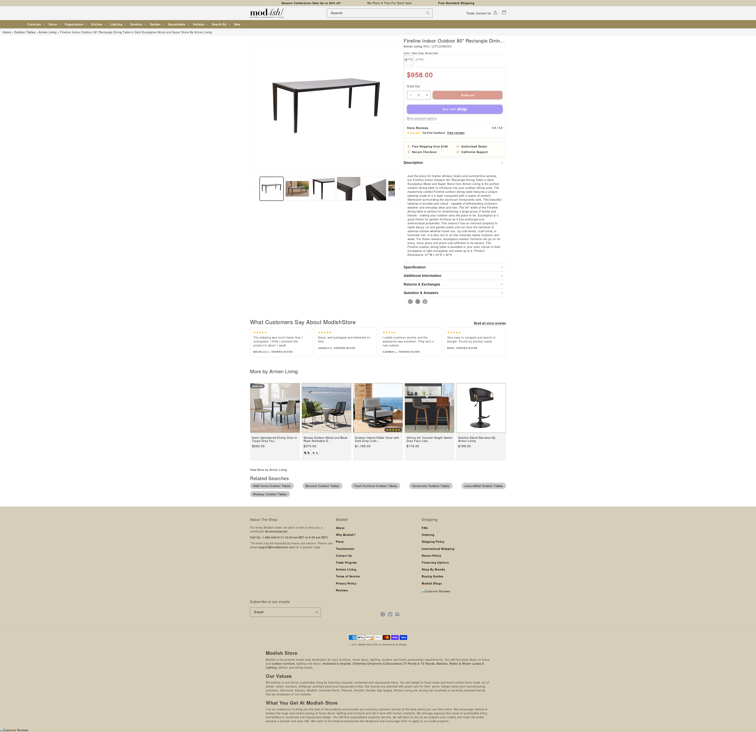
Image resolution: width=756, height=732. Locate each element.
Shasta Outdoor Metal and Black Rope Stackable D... (325, 439)
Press (340, 542)
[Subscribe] (316, 612)
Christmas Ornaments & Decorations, (378, 663)
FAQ (425, 528)
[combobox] (379, 13)
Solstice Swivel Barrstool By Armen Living (477, 439)
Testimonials (345, 549)
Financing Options (435, 562)
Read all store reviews (490, 323)
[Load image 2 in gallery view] (297, 189)
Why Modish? (346, 535)
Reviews (342, 590)
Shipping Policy (433, 542)
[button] (504, 12)
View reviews (455, 133)
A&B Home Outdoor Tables (272, 486)
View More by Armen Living (268, 470)
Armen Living (413, 46)
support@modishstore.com (276, 547)
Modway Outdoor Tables (270, 494)
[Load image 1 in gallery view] (272, 189)
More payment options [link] (422, 118)
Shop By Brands (433, 569)
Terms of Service (348, 576)
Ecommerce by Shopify (395, 644)
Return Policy (431, 556)
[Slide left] (254, 189)
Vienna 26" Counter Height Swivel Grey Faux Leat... (429, 439)
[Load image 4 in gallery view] (349, 189)
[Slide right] (399, 189)
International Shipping (438, 549)
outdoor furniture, (284, 663)
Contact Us (483, 13)
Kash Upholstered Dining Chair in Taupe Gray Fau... (274, 439)
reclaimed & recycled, (337, 663)
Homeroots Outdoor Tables (431, 486)
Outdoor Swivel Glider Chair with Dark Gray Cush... (377, 439)
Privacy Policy (346, 583)
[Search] (428, 13)
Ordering (428, 535)
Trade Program (346, 562)
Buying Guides (432, 576)
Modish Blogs (432, 583)
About (340, 528)
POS (375, 644)
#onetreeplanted (276, 531)
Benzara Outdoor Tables (322, 486)
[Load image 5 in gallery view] (374, 189)
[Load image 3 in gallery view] (323, 189)
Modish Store (365, 644)
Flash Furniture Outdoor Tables (375, 486)
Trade (470, 13)
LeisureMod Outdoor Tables (483, 486)
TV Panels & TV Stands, (419, 663)
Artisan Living (346, 569)
